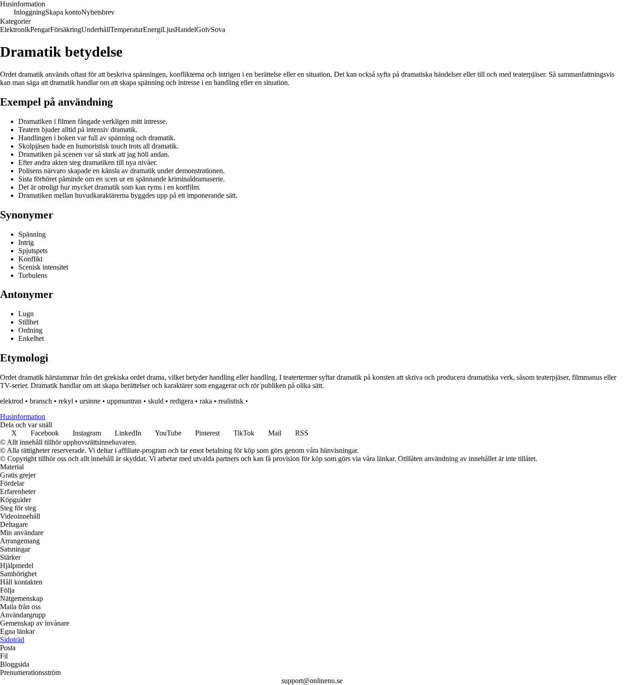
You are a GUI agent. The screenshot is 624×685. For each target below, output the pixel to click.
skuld (156, 401)
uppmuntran (124, 401)
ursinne (89, 401)
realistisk (230, 401)
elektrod (11, 401)
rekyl (65, 401)
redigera (181, 401)
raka (206, 401)
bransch (41, 401)
